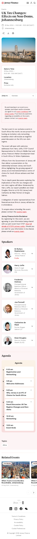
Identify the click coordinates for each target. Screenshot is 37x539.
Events (4, 9)
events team (22, 118)
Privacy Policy (18, 519)
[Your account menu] (31, 3)
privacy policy (9, 114)
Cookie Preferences (18, 529)
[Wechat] (26, 508)
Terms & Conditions (18, 516)
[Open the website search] (34, 3)
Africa (5, 445)
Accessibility (18, 522)
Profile (17, 258)
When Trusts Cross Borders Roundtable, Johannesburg (13, 482)
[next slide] (34, 493)
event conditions (22, 112)
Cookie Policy (18, 525)
